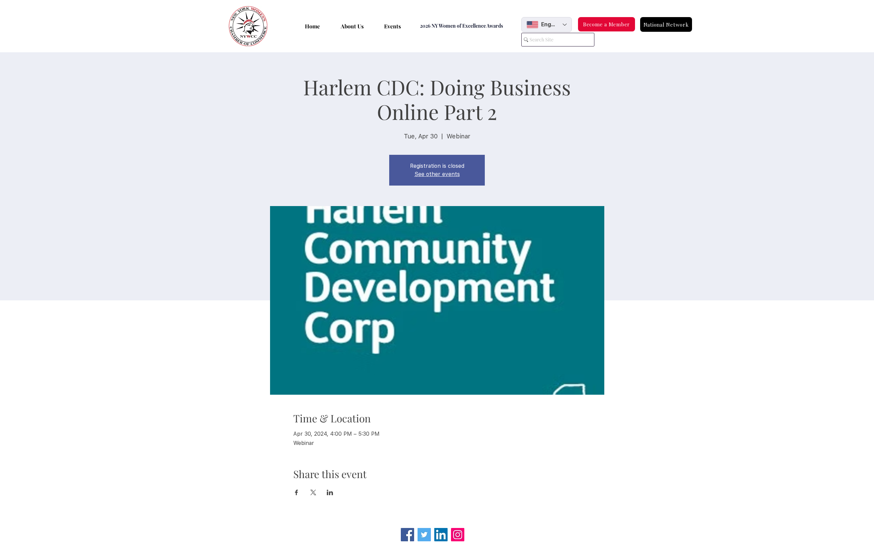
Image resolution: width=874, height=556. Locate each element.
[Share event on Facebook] (296, 492)
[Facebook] (407, 534)
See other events (437, 174)
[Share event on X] (313, 492)
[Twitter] (424, 534)
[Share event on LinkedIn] (330, 492)
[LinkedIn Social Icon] (441, 534)
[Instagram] (457, 534)
